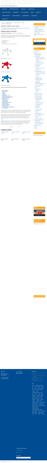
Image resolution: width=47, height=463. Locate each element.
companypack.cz (30, 3)
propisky (41, 399)
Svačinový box (38, 77)
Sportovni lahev (40, 412)
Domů (3, 22)
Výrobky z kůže (38, 64)
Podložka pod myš (39, 79)
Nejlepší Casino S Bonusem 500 (37, 380)
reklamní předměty (35, 408)
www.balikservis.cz (19, 450)
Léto (37, 116)
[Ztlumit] (42, 215)
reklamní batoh (38, 401)
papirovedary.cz (16, 12)
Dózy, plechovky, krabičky (40, 71)
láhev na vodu (34, 393)
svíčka (33, 413)
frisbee (42, 386)
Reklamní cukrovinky (38, 93)
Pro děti (37, 66)
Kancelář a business (38, 78)
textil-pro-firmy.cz (24, 12)
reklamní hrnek (41, 403)
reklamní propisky (42, 405)
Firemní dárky (4, 106)
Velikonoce (36, 128)
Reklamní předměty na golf (39, 119)
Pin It (19, 126)
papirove (42, 395)
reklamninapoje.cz (20, 3)
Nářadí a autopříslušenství (40, 83)
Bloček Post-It (38, 89)
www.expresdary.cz (4, 114)
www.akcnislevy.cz (19, 452)
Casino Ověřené (37, 33)
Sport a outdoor (39, 118)
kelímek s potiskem (39, 389)
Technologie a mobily (39, 104)
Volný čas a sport (38, 115)
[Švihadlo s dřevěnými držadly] (5, 134)
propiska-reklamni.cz (14, 3)
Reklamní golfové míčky (39, 123)
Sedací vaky (38, 81)
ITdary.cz (32, 12)
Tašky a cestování (17, 22)
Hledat (39, 43)
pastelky (33, 396)
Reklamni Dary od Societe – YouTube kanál (8, 120)
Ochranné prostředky (39, 85)
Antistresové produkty (40, 57)
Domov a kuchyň (9, 28)
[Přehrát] (34, 215)
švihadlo (43, 413)
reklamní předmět (35, 406)
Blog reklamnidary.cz (9, 6)
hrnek (36, 388)
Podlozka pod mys (39, 396)
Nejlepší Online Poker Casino (39, 31)
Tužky (37, 91)
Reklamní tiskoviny (37, 125)
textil (36, 413)
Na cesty (22, 22)
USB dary (36, 111)
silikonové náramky (41, 410)
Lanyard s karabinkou (36, 392)
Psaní (36, 87)
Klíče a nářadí (37, 82)
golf (32, 388)
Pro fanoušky (38, 61)
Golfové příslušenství (39, 122)
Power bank (38, 105)
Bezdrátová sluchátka (39, 385)
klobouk (33, 391)
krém (37, 391)
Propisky (37, 90)
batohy (33, 385)
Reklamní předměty (8, 22)
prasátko (33, 399)
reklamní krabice (35, 405)
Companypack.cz (11, 106)
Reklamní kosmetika (38, 94)
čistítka (39, 413)
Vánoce (35, 126)
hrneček (33, 389)
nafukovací (34, 395)
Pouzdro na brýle (39, 109)
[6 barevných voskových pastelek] (26, 134)
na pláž (38, 395)
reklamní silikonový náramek (37, 409)
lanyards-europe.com (8, 3)
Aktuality (35, 52)
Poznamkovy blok (35, 398)
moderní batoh (40, 393)
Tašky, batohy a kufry (40, 102)
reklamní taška (34, 410)
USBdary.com (3, 3)
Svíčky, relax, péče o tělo (40, 114)
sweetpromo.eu (25, 3)
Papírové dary (37, 86)
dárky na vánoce (37, 386)
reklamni (33, 401)
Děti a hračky (37, 65)
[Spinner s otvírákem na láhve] (16, 134)
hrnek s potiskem (41, 388)
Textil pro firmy (38, 110)
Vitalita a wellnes (14, 29)
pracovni (40, 398)
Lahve (37, 75)
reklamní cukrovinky (35, 402)
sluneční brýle (34, 412)
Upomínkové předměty (7, 29)
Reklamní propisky (38, 96)
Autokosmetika (37, 54)
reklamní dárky (34, 403)
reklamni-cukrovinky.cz (6, 12)
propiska (37, 399)
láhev (42, 392)
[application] (39, 213)
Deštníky (37, 107)
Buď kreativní (4, 28)
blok (33, 386)
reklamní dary (42, 402)
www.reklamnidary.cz (4, 110)
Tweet (11, 126)
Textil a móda (37, 106)
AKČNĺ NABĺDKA (37, 51)
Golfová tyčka (37, 120)
